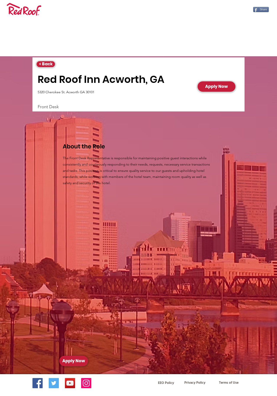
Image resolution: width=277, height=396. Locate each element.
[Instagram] (86, 383)
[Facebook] (37, 383)
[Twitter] (54, 383)
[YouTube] (70, 383)
